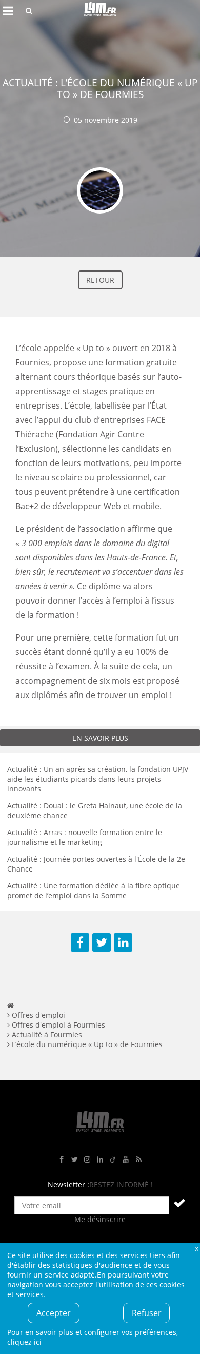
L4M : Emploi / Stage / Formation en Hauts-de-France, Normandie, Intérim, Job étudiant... (100, 11)
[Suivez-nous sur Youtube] (125, 1159)
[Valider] (179, 1202)
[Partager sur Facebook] (80, 942)
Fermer (196, 1248)
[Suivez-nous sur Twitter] (74, 1159)
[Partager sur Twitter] (101, 942)
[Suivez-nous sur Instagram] (87, 1159)
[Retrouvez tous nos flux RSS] (138, 1159)
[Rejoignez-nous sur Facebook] (61, 1159)
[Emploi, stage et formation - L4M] (10, 1005)
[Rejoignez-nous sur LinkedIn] (100, 1159)
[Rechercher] (29, 11)
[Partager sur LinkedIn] (123, 942)
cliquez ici (24, 1342)
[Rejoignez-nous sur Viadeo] (112, 1159)
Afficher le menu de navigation (7, 11)
